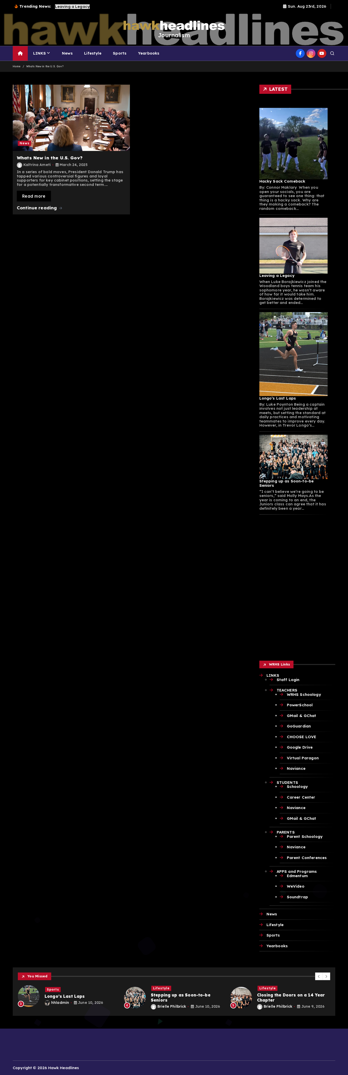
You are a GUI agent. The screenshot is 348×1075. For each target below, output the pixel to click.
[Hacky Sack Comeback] (293, 144)
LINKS (39, 53)
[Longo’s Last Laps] (293, 354)
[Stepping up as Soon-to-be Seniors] (293, 457)
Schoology (297, 786)
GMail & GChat (301, 715)
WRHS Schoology (304, 694)
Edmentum (297, 875)
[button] (319, 976)
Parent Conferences (307, 857)
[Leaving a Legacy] (293, 245)
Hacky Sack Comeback (282, 181)
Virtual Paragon (303, 758)
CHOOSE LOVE (301, 736)
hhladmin (60, 1002)
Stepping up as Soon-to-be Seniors (286, 483)
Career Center (301, 797)
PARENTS (286, 832)
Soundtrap (297, 896)
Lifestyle (92, 53)
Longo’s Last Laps (277, 398)
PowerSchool (300, 704)
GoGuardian (299, 726)
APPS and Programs (297, 871)
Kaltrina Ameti (37, 164)
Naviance (296, 768)
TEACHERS (287, 690)
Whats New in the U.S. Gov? (44, 66)
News (67, 53)
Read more (34, 196)
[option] (68, 996)
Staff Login (288, 679)
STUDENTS (287, 782)
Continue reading (37, 207)
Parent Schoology (305, 836)
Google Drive (300, 747)
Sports (119, 53)
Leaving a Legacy (277, 275)
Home (17, 66)
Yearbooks (148, 53)
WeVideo (295, 886)
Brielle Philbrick (171, 1006)
